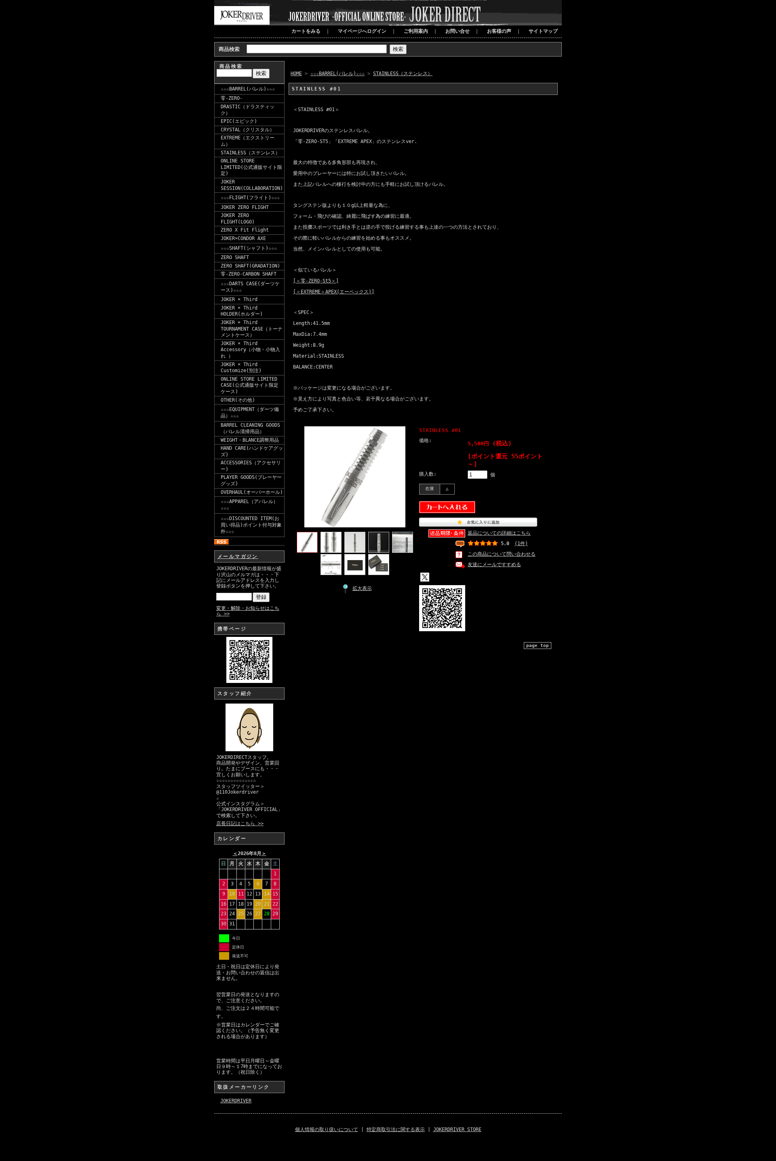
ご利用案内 (416, 31)
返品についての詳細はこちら (499, 533)
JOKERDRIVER (235, 1101)
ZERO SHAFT (235, 257)
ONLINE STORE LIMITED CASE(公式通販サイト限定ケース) (249, 385)
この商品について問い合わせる (502, 554)
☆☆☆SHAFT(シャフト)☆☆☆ (249, 248)
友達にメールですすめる (494, 564)
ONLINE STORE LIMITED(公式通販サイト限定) (251, 167)
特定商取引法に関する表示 (396, 1129)
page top (537, 645)
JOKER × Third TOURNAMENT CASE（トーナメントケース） (252, 329)
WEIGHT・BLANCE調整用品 (250, 440)
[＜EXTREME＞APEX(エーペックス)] (333, 292)
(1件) (521, 543)
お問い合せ (457, 31)
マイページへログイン (362, 31)
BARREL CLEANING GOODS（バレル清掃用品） (250, 428)
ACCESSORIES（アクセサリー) (251, 466)
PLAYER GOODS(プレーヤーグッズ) (251, 480)
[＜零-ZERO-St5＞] (316, 281)
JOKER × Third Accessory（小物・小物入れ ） (250, 350)
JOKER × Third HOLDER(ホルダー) (242, 311)
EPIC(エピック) (239, 121)
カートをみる (306, 31)
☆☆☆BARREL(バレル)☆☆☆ (248, 89)
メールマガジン (237, 556)
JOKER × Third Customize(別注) (241, 368)
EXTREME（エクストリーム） (247, 141)
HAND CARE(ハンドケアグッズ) (252, 451)
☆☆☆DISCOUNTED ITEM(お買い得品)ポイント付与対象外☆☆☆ (251, 525)
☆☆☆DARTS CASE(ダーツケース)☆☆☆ (250, 287)
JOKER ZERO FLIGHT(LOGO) (238, 219)
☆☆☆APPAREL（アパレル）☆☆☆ (249, 505)
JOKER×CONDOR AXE (243, 238)
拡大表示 (362, 588)
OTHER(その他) (238, 400)
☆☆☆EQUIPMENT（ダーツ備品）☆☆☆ (250, 413)
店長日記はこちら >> (240, 823)
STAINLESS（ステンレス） (250, 153)
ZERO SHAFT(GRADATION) (250, 266)
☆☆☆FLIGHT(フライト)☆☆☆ (250, 197)
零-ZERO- (231, 98)
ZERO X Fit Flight (245, 230)
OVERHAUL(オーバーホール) (252, 492)
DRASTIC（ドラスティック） (247, 110)
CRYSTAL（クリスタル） (247, 130)
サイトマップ (543, 31)
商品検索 (229, 49)
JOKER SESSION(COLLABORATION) (252, 185)
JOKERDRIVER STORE (457, 1129)
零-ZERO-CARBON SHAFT (248, 274)
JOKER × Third (239, 299)
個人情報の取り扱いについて (326, 1129)
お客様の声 (499, 31)
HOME (296, 73)
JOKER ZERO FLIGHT (245, 207)
